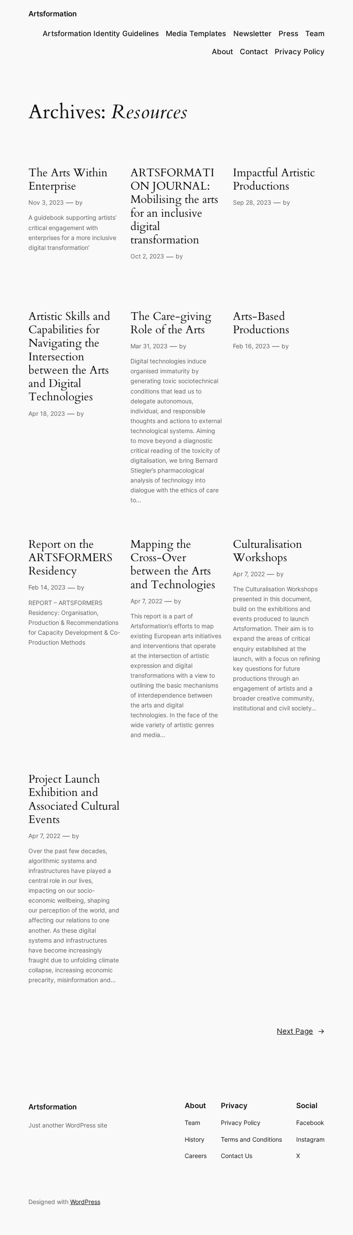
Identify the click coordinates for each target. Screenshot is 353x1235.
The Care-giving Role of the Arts (170, 323)
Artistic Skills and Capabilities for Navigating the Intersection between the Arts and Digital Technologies (69, 357)
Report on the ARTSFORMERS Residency (70, 558)
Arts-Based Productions (261, 323)
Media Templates (196, 33)
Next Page (301, 1031)
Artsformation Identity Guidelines (101, 33)
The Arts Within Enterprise (68, 179)
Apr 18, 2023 (46, 413)
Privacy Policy (300, 51)
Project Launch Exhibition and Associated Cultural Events (74, 799)
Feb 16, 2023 (251, 346)
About (222, 51)
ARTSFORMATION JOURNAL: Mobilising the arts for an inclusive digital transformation (174, 206)
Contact (254, 51)
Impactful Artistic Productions (274, 179)
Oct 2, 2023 (147, 256)
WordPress (85, 1201)
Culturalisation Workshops (267, 551)
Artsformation (52, 13)
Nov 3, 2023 (46, 202)
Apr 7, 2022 (146, 601)
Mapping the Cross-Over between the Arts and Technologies (172, 564)
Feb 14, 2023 (46, 587)
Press (288, 33)
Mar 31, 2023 (148, 346)
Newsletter (252, 33)
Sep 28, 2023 (252, 202)
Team (315, 33)
